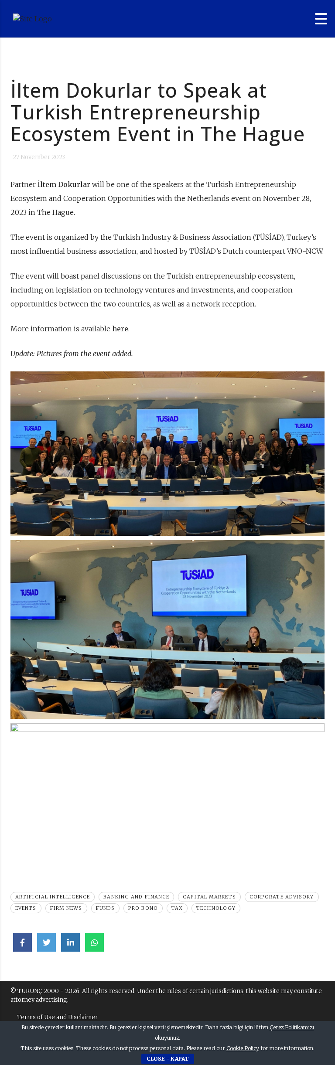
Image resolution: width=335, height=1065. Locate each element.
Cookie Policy (242, 1048)
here (120, 328)
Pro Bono (143, 908)
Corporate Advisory (282, 897)
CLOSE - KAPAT (168, 1058)
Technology (216, 908)
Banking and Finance (136, 897)
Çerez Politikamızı (292, 1027)
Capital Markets (209, 897)
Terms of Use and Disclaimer (57, 1017)
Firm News (66, 908)
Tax (177, 908)
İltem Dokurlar (64, 184)
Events (26, 908)
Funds (105, 908)
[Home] (61, 19)
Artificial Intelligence (52, 897)
